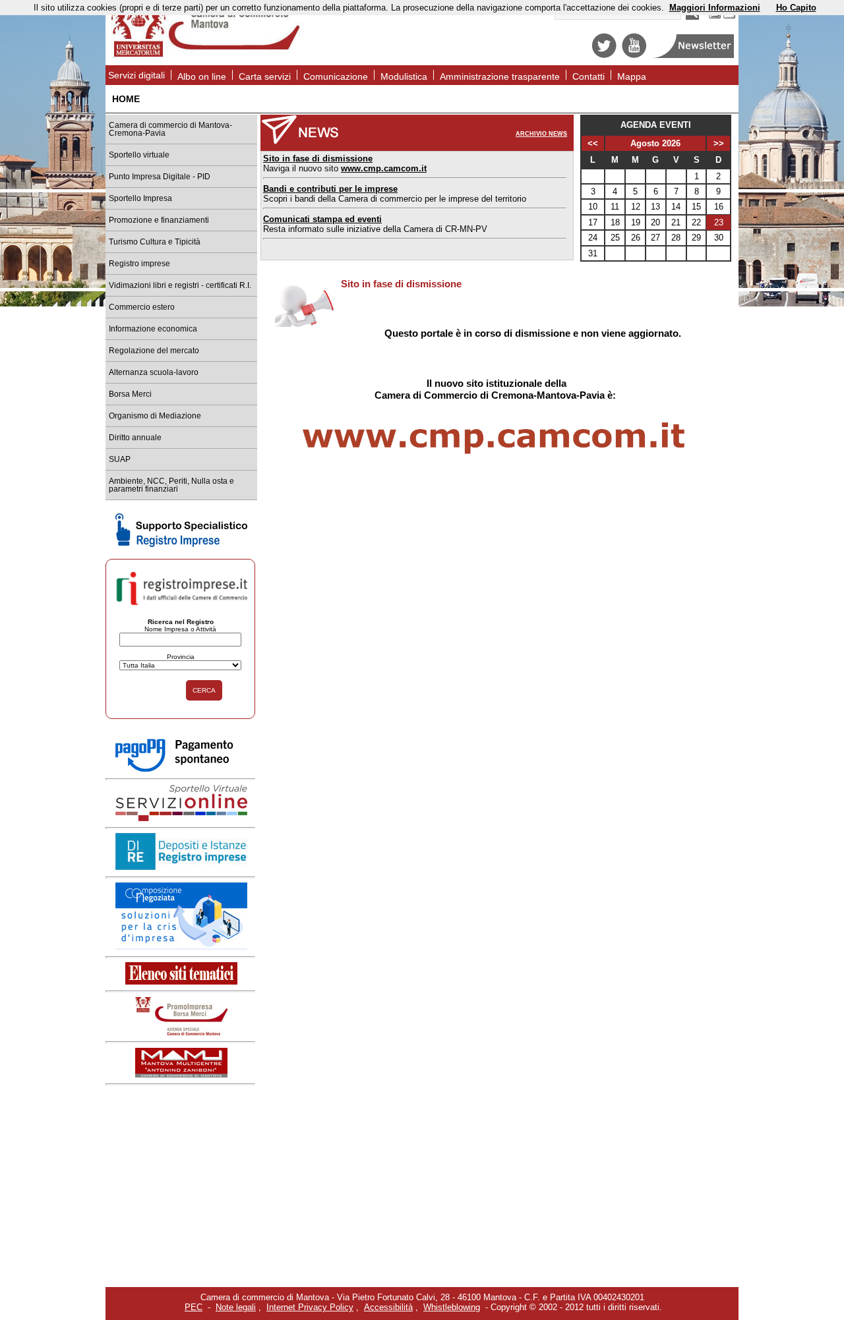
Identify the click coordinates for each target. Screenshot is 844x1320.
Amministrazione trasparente (500, 76)
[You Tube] (634, 55)
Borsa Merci (130, 394)
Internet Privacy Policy (309, 1307)
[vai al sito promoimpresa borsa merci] (181, 1032)
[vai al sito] (181, 1074)
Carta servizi (265, 76)
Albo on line (201, 76)
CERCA (204, 690)
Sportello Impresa (140, 198)
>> (718, 143)
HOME (126, 99)
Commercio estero (142, 307)
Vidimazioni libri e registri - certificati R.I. (180, 285)
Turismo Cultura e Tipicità (154, 242)
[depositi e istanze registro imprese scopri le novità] (181, 867)
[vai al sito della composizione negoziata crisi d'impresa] (181, 947)
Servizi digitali (136, 75)
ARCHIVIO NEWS (541, 133)
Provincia (181, 656)
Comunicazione (335, 76)
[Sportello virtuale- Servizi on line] (181, 818)
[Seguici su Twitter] (604, 55)
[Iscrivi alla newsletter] (694, 55)
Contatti (588, 76)
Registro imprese (139, 264)
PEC (193, 1307)
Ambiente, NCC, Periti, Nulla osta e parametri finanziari (171, 485)
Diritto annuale (135, 438)
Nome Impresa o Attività (180, 629)
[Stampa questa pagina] (715, 17)
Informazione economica (153, 329)
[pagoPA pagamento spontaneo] (181, 769)
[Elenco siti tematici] (181, 982)
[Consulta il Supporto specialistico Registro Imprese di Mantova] (181, 544)
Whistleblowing (451, 1307)
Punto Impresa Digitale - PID (159, 177)
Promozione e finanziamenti (159, 220)
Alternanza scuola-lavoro (153, 372)
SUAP (120, 459)
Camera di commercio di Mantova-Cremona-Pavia (170, 129)
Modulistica (403, 76)
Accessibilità (388, 1307)
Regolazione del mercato (154, 351)
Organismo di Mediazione (155, 416)
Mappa (631, 76)
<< (593, 143)
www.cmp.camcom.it (384, 168)
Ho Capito (796, 8)
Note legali (236, 1307)
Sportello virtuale (139, 155)
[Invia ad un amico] (729, 17)
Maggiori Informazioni (714, 8)
